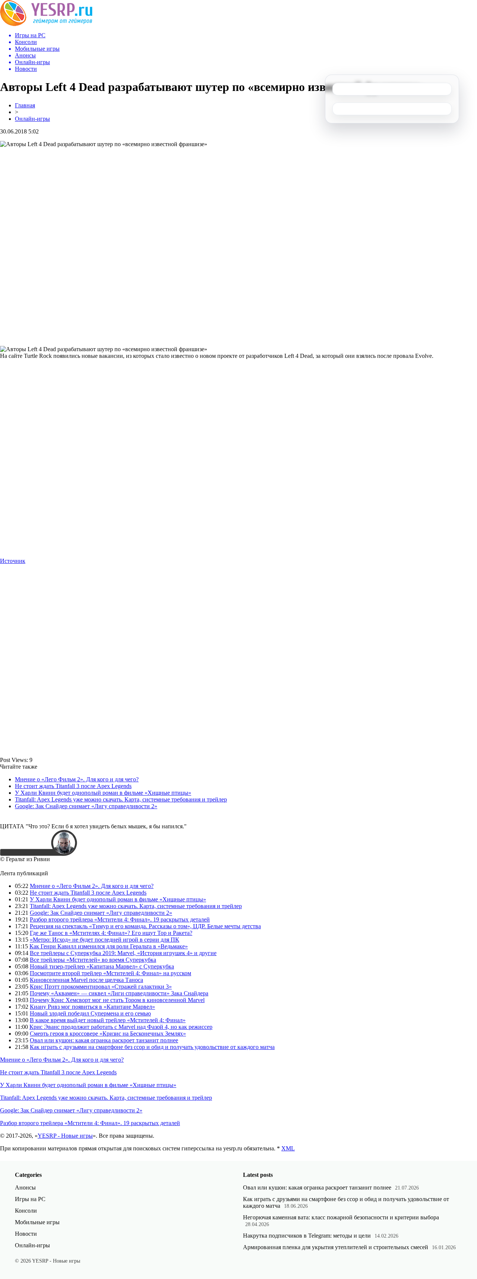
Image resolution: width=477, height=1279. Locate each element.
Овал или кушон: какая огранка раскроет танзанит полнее (104, 1040)
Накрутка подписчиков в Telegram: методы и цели (307, 1235)
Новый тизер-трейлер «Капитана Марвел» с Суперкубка (102, 966)
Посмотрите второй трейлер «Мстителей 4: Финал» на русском (110, 973)
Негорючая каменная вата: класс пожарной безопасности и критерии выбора (341, 1217)
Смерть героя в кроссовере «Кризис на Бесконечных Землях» (108, 1033)
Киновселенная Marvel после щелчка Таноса (86, 980)
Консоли (26, 1210)
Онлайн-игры (32, 119)
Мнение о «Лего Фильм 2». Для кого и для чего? (77, 779)
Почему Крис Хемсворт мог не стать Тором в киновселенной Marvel (117, 1000)
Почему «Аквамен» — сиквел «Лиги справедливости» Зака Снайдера (119, 993)
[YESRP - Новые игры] (46, 24)
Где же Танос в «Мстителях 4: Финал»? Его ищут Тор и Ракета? (111, 933)
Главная (25, 105)
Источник (12, 561)
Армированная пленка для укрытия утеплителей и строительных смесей (335, 1247)
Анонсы (25, 1187)
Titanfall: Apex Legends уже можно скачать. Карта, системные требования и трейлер (121, 799)
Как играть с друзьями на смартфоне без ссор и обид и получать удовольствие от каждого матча (152, 1047)
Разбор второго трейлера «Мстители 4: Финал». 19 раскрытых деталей (120, 919)
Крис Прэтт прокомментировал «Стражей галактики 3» (101, 986)
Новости (26, 1234)
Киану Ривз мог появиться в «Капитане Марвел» (92, 1007)
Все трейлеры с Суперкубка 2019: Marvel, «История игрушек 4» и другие (123, 953)
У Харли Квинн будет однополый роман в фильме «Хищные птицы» (103, 793)
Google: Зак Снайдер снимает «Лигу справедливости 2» (86, 806)
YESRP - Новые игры (65, 1135)
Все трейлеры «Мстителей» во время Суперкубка (93, 960)
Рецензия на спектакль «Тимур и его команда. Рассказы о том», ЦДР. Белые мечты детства (145, 926)
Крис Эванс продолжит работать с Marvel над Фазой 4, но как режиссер (120, 1027)
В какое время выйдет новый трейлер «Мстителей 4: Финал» (108, 1020)
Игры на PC (30, 1199)
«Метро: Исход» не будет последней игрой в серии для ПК (104, 939)
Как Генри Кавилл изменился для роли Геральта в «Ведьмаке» (108, 946)
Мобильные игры (37, 1222)
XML (288, 1148)
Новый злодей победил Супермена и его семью (90, 1013)
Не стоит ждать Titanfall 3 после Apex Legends (73, 786)
